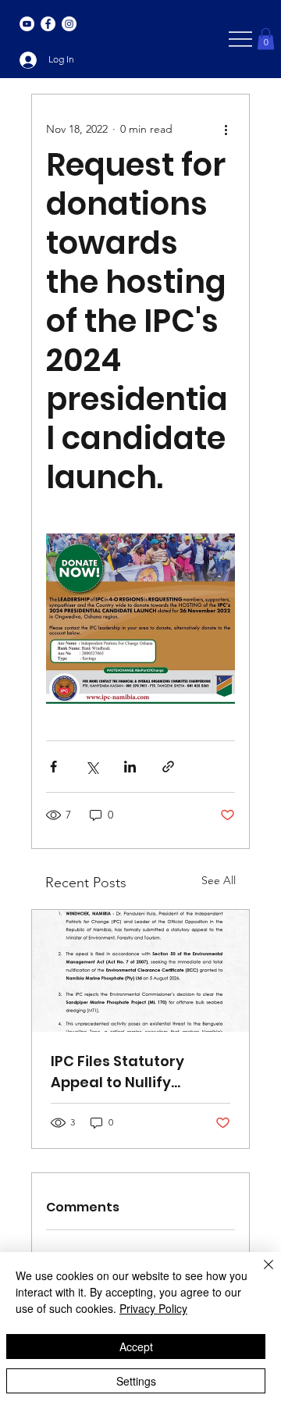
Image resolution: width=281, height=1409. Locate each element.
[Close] (259, 1274)
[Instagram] (69, 23)
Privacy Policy (153, 1308)
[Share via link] (168, 766)
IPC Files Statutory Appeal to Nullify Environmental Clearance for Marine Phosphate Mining (129, 1072)
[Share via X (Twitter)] (91, 766)
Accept (136, 1346)
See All (218, 880)
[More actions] (225, 128)
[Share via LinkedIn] (130, 766)
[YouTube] (27, 23)
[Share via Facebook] (53, 766)
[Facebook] (48, 23)
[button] (266, 38)
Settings (136, 1381)
